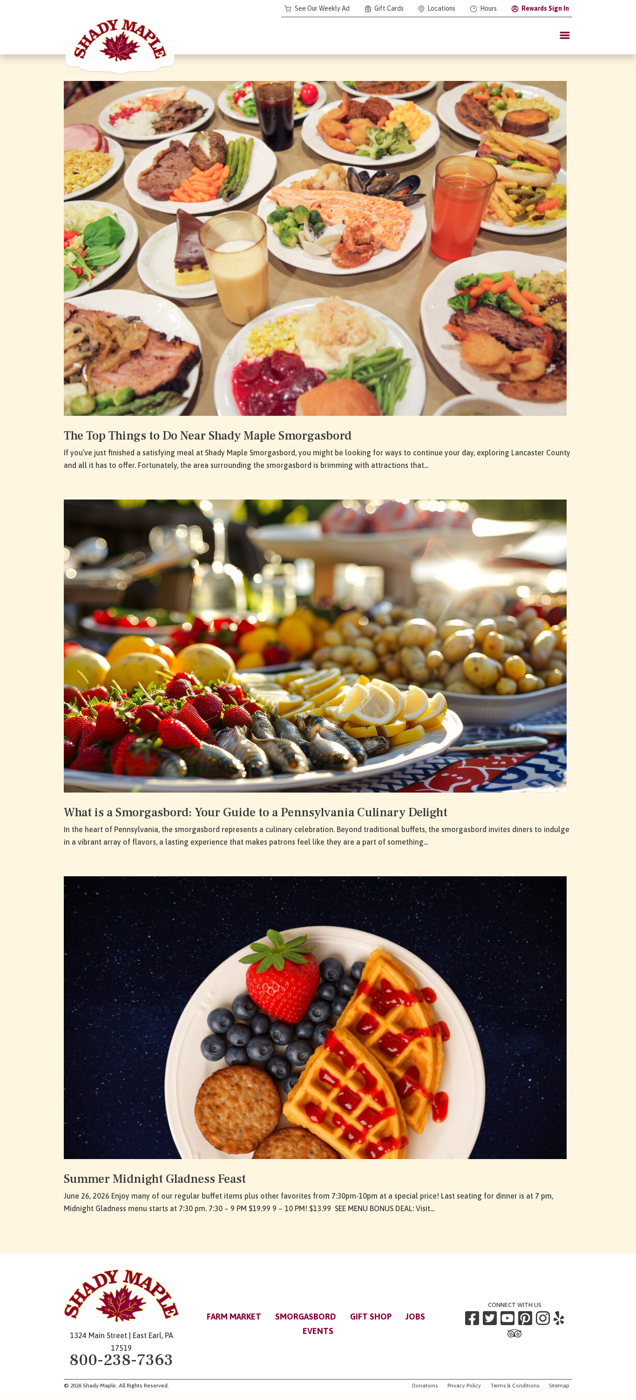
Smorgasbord (305, 1316)
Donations (425, 1385)
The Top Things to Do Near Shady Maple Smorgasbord (208, 436)
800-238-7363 (121, 1360)
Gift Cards (389, 8)
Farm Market (234, 1316)
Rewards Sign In (545, 8)
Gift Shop (371, 1316)
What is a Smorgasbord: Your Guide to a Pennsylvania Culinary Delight (255, 812)
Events (318, 1331)
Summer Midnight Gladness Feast (155, 1179)
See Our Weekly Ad (322, 8)
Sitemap (559, 1385)
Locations (441, 8)
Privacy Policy (464, 1385)
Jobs (415, 1316)
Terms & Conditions (515, 1385)
